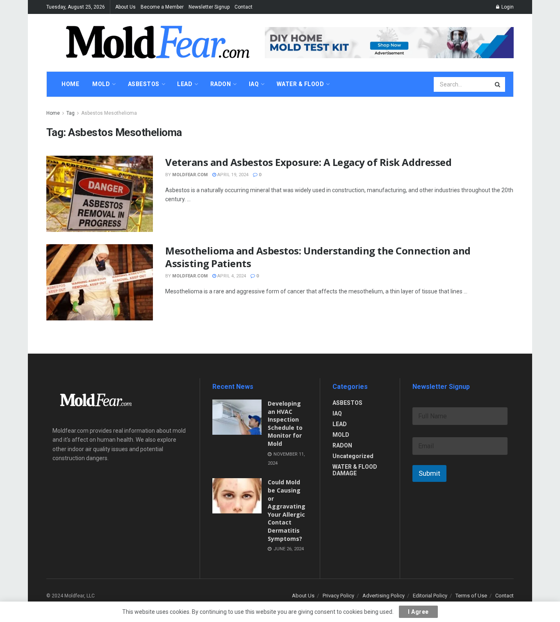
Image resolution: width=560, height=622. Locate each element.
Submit (429, 473)
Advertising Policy (383, 595)
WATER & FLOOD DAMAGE (354, 470)
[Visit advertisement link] (389, 42)
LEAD (339, 424)
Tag (70, 113)
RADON (342, 445)
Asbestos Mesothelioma (109, 113)
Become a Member (162, 7)
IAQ (337, 413)
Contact (243, 7)
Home (53, 113)
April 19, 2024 (232, 174)
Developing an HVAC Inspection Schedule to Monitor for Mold (285, 423)
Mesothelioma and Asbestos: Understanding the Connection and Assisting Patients (318, 257)
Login (507, 7)
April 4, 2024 (231, 276)
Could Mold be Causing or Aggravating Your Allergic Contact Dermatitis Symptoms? (286, 510)
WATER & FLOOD (300, 84)
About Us (125, 7)
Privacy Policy (338, 595)
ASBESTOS (347, 403)
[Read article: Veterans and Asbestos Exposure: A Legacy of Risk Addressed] (99, 194)
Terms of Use (471, 595)
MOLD (340, 434)
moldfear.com (190, 174)
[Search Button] (498, 84)
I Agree (418, 611)
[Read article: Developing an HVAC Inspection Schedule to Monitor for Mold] (237, 417)
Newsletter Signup (209, 7)
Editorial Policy (430, 595)
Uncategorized (352, 456)
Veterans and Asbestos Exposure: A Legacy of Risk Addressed (308, 162)
